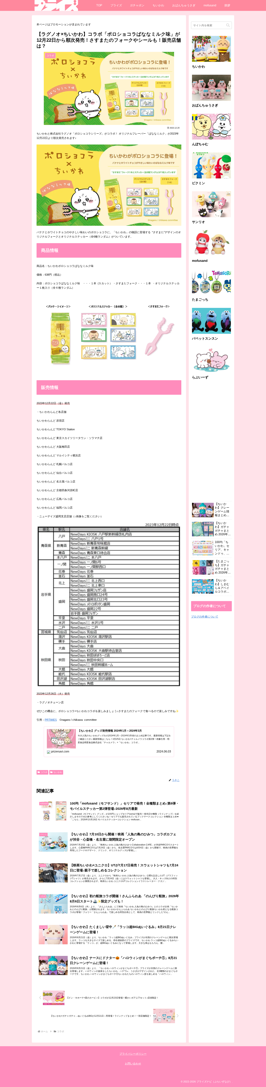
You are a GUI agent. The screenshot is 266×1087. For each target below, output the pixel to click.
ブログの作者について (204, 616)
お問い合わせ (133, 1063)
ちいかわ (57, 772)
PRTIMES (51, 719)
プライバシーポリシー (133, 1053)
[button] (228, 25)
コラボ (44, 772)
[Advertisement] (211, 442)
